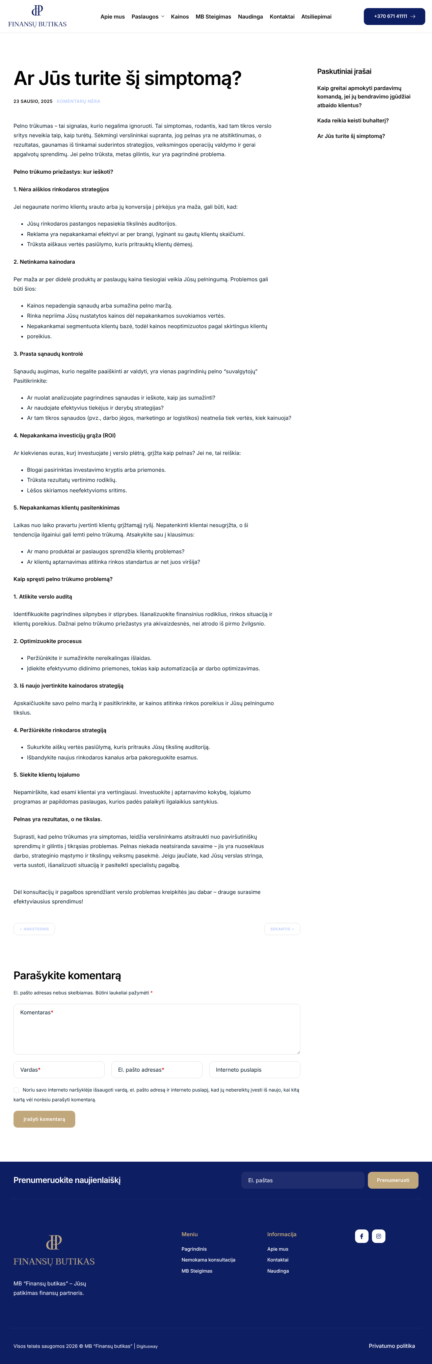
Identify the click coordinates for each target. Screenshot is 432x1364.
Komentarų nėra (79, 101)
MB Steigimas (213, 16)
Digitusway (147, 1346)
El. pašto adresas (141, 1069)
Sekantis (280, 929)
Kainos (180, 16)
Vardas (30, 1069)
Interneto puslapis (239, 1069)
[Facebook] (362, 1236)
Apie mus (113, 16)
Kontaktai (282, 16)
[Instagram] (378, 1236)
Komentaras (36, 1012)
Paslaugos (145, 16)
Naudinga (250, 16)
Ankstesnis (36, 929)
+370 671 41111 (390, 16)
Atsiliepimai (316, 16)
